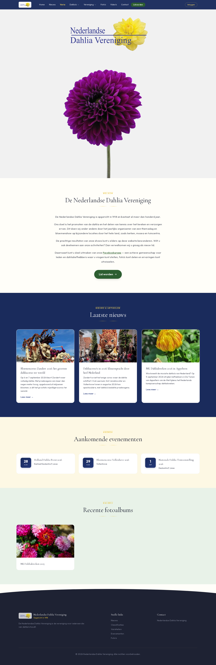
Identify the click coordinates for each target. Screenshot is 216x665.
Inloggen (191, 5)
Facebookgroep (112, 252)
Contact (125, 4)
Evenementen (117, 633)
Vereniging (89, 4)
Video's (113, 4)
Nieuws (52, 4)
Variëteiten (116, 629)
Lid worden (138, 5)
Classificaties (117, 625)
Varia (62, 4)
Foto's (103, 4)
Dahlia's (73, 4)
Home (42, 4)
